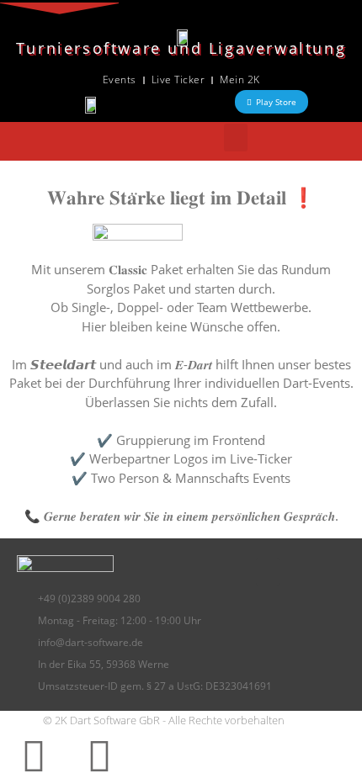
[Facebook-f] (34, 755)
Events (119, 79)
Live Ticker (178, 79)
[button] (236, 137)
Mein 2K (240, 79)
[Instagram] (99, 755)
